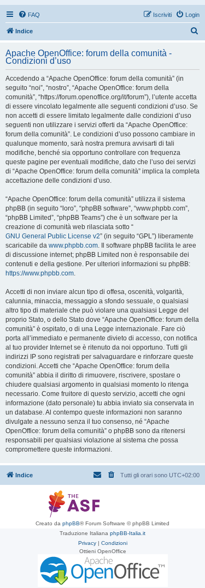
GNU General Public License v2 (52, 236)
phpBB (71, 523)
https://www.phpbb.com (39, 273)
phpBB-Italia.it (127, 533)
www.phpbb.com (73, 245)
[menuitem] (29, 14)
